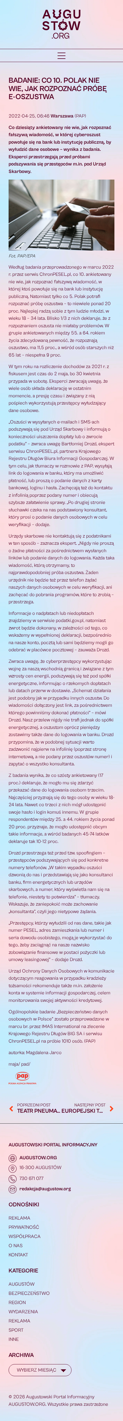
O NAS (16, 1246)
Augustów (22, 1284)
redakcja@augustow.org (45, 1189)
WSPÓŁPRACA (25, 1236)
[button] (61, 56)
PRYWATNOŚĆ (24, 1227)
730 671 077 (31, 1178)
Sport (16, 1330)
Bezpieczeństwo (29, 1293)
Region (17, 1303)
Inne (14, 1339)
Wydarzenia (23, 1312)
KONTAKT (18, 1255)
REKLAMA (19, 1218)
